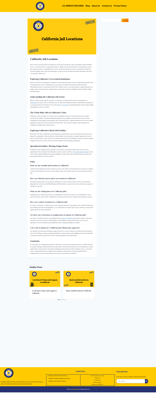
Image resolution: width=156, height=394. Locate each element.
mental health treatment (82, 152)
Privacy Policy (120, 6)
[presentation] (44, 279)
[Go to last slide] (32, 284)
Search (125, 20)
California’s (33, 102)
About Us (96, 6)
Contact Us (107, 6)
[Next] (91, 284)
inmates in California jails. (69, 218)
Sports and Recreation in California (78, 291)
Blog (88, 6)
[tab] (58, 299)
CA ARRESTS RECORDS (73, 6)
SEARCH (141, 389)
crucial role (65, 105)
